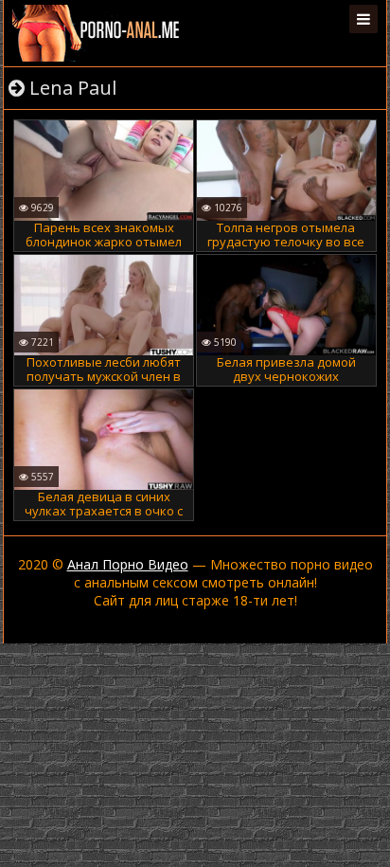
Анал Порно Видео (127, 564)
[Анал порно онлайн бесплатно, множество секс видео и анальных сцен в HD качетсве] (97, 33)
